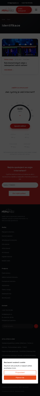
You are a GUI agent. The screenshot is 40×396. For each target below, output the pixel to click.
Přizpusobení (20, 372)
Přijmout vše (20, 378)
